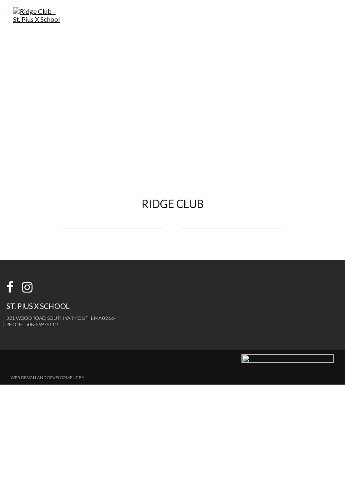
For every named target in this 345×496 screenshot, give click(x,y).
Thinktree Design (105, 377)
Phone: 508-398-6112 (32, 324)
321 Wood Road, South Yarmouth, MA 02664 (61, 318)
